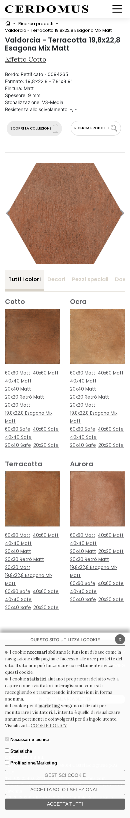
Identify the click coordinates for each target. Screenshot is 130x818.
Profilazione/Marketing (33, 762)
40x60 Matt (46, 373)
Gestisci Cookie (65, 775)
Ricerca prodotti (35, 23)
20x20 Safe (46, 445)
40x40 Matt (18, 381)
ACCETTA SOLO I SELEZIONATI (65, 789)
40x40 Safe (18, 437)
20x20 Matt (17, 405)
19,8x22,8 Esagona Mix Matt (28, 417)
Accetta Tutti (65, 804)
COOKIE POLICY (49, 726)
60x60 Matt (17, 373)
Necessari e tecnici (29, 739)
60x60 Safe (17, 429)
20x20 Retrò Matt (24, 397)
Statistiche (21, 751)
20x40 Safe (18, 445)
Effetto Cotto (25, 59)
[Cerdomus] (46, 8)
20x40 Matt (18, 389)
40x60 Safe (46, 429)
